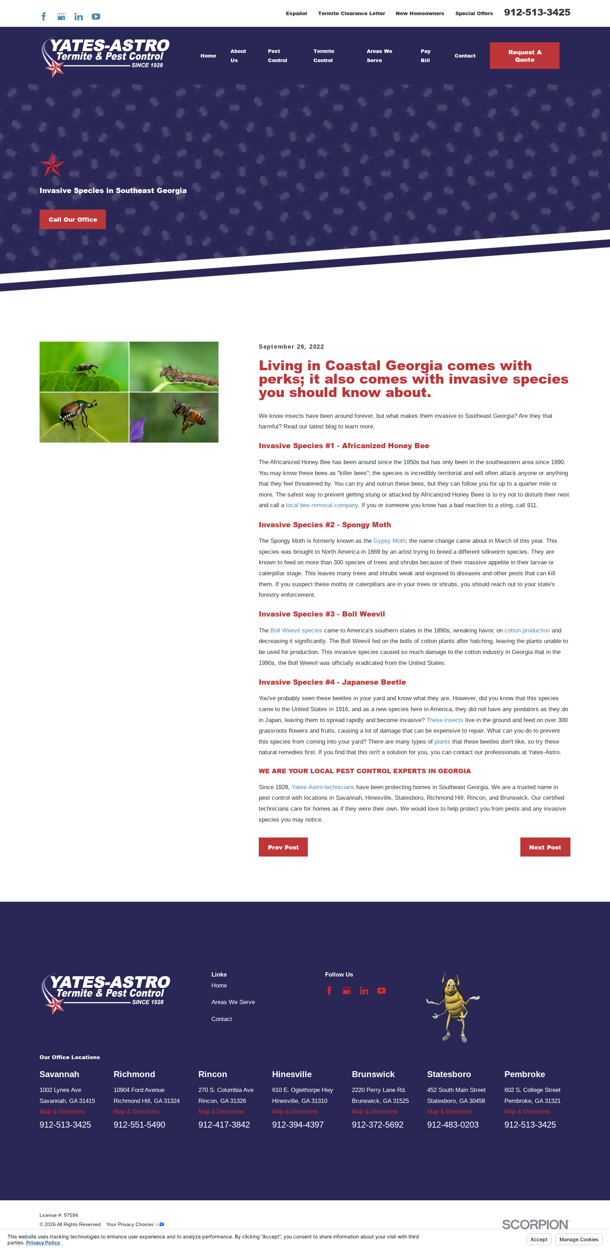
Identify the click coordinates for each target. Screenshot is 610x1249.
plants (442, 741)
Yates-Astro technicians (323, 787)
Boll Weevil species (296, 630)
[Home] (105, 55)
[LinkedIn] (78, 16)
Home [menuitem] (208, 55)
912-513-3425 (537, 12)
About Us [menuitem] (238, 55)
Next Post (545, 847)
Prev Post (283, 847)
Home (219, 985)
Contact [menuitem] (465, 55)
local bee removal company (322, 505)
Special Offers (474, 13)
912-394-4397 (298, 1124)
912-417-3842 (224, 1124)
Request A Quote (525, 55)
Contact (221, 1019)
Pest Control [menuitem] (277, 55)
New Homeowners (420, 13)
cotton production (527, 630)
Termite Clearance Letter (351, 13)
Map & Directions (62, 1111)
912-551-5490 (139, 1124)
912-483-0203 (453, 1124)
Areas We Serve (233, 1002)
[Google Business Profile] (61, 16)
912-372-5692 (377, 1124)
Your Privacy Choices (130, 1224)
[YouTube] (96, 16)
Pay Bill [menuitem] (426, 55)
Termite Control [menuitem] (323, 55)
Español (296, 13)
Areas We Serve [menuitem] (379, 55)
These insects (445, 720)
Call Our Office (73, 219)
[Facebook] (44, 16)
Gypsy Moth (389, 541)
